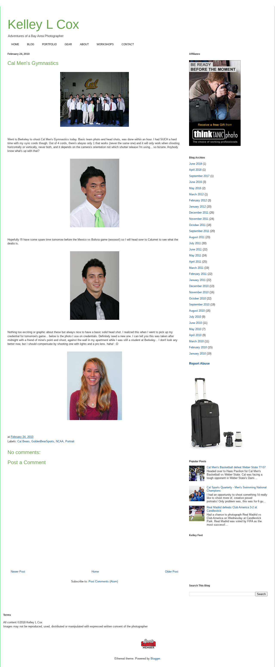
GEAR (68, 44)
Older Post (171, 571)
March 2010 (196, 341)
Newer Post (18, 571)
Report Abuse (199, 363)
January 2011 (197, 280)
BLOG (30, 44)
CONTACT (128, 44)
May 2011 (195, 255)
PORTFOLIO (49, 44)
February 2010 (198, 347)
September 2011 (199, 231)
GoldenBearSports (42, 441)
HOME (15, 44)
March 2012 (196, 194)
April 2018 (195, 169)
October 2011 (197, 225)
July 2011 (195, 243)
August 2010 (197, 310)
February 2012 (198, 200)
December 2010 (199, 286)
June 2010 (195, 323)
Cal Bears (23, 441)
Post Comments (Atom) (103, 581)
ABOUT (84, 44)
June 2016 (195, 182)
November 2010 (199, 292)
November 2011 (198, 218)
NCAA (60, 441)
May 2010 (195, 329)
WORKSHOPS (105, 44)
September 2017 (199, 176)
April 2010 (195, 335)
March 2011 (196, 267)
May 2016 (195, 188)
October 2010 (197, 298)
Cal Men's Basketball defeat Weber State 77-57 (236, 467)
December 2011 (198, 212)
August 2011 (197, 237)
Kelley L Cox (43, 24)
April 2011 (195, 261)
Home (95, 571)
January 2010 (197, 353)
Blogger (155, 658)
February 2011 (198, 273)
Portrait (69, 441)
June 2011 (195, 249)
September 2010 (199, 304)
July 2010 (195, 316)
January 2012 (197, 206)
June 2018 (195, 163)
